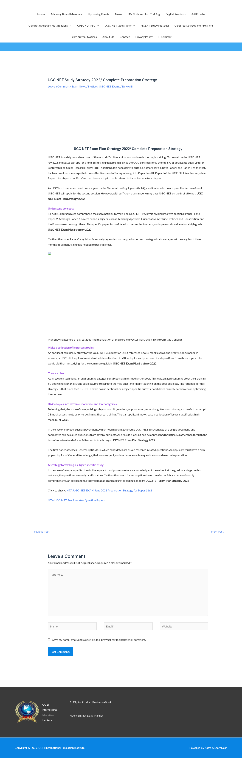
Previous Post (39, 531)
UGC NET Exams (109, 86)
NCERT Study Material (155, 25)
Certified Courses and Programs (194, 25)
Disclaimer (164, 36)
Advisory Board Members (66, 14)
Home (41, 14)
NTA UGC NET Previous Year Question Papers (76, 500)
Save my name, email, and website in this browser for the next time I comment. (99, 639)
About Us (108, 36)
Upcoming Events (98, 14)
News (118, 14)
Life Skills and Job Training (144, 14)
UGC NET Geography (118, 25)
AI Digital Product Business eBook (91, 702)
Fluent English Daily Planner (86, 715)
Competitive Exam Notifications (48, 25)
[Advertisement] (128, 120)
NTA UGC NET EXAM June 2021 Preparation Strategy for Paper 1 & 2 (109, 490)
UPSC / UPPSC (86, 25)
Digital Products (176, 14)
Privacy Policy (144, 36)
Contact (125, 36)
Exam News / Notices (84, 36)
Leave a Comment (58, 86)
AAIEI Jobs (198, 14)
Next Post (219, 531)
